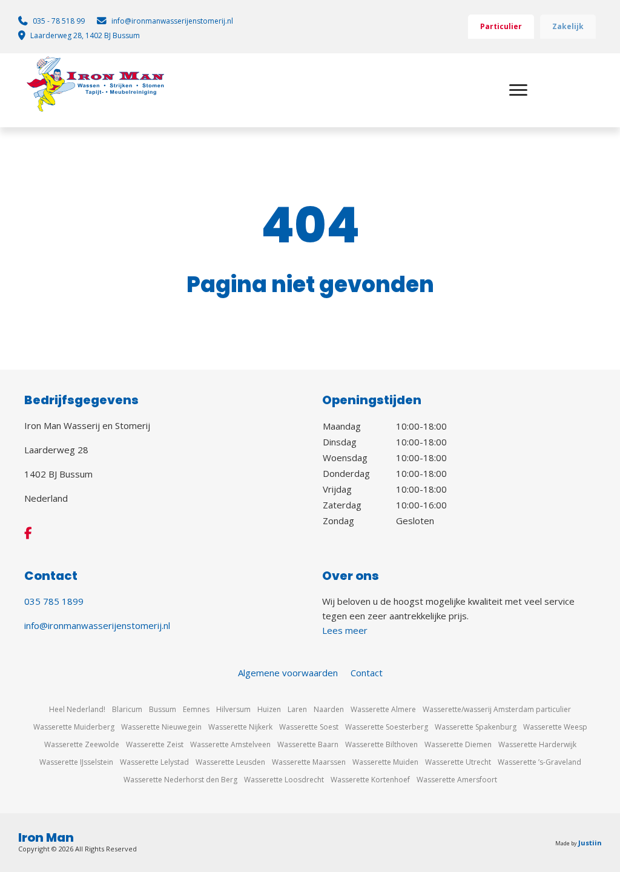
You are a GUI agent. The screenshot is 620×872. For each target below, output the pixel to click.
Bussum (162, 709)
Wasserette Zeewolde (81, 744)
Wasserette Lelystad (154, 762)
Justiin (590, 842)
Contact (367, 673)
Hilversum (233, 709)
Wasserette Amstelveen (230, 744)
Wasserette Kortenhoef (370, 779)
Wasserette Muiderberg (73, 727)
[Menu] (518, 90)
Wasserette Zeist (154, 744)
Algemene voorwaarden (288, 673)
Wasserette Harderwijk (537, 744)
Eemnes (196, 709)
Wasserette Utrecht (458, 762)
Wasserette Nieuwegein (161, 727)
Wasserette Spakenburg (475, 727)
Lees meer (345, 630)
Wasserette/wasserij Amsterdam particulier (497, 709)
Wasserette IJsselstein (76, 762)
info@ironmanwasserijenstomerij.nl (97, 625)
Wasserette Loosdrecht (284, 779)
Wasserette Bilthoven (381, 744)
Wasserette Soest (308, 727)
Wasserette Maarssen (309, 762)
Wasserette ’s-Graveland (539, 762)
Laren (297, 709)
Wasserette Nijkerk (240, 727)
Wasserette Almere (383, 709)
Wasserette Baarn (307, 744)
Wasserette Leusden (230, 762)
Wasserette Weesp (555, 727)
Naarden (329, 709)
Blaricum (127, 709)
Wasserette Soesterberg (386, 727)
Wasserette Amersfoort (457, 779)
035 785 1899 (54, 601)
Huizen (269, 709)
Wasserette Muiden (385, 762)
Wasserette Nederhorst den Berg (180, 779)
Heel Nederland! (77, 709)
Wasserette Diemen (458, 744)
